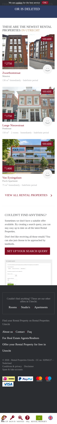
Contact (20, 331)
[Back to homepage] (3, 419)
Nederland (7, 363)
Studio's (25, 307)
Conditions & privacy (12, 366)
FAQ (27, 421)
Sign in (12, 421)
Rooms (13, 307)
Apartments (41, 307)
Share (47, 39)
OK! (45, 2)
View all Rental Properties (26, 195)
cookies (19, 3)
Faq (29, 331)
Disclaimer (29, 366)
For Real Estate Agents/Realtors (20, 338)
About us (7, 331)
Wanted (20, 421)
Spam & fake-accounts (12, 369)
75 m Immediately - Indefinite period (19, 185)
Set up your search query (27, 251)
